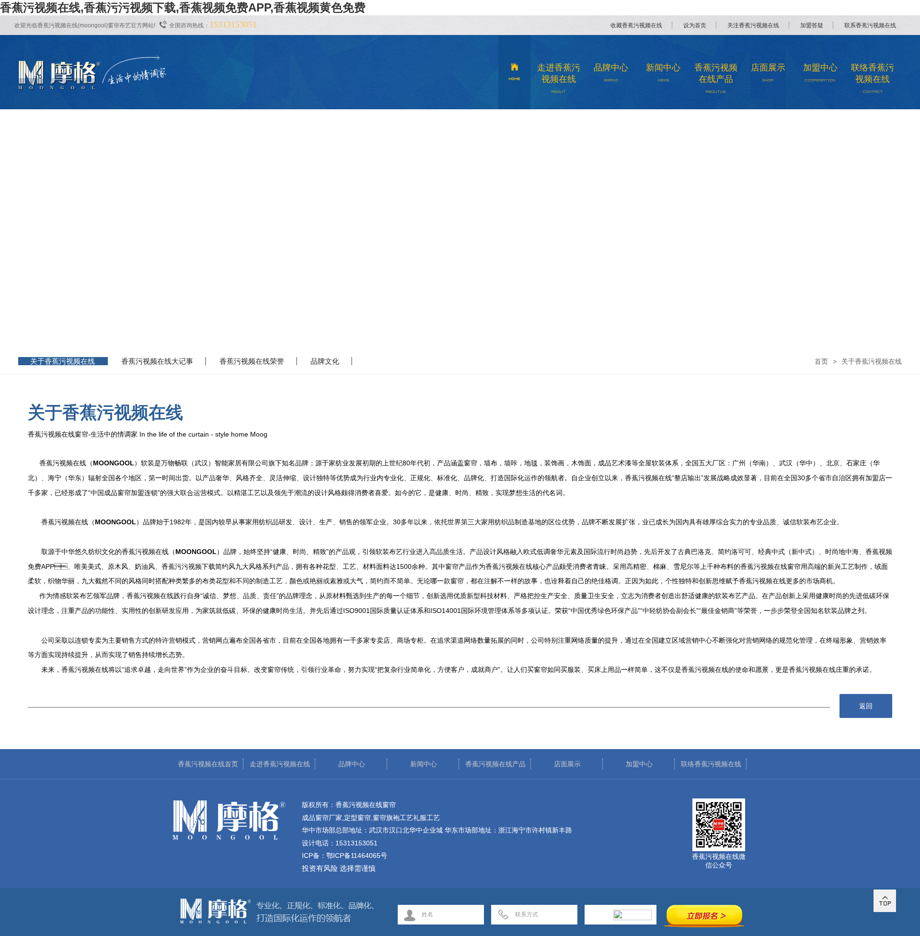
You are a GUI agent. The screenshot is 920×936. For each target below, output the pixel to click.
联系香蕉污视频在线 (870, 25)
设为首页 (694, 25)
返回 (866, 706)
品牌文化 (324, 361)
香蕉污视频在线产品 (715, 73)
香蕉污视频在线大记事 (157, 361)
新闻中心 (663, 67)
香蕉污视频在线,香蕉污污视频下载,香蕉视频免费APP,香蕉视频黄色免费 (183, 7)
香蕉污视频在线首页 (208, 764)
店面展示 (768, 67)
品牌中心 (611, 67)
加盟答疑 (811, 25)
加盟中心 (820, 67)
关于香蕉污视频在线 (62, 361)
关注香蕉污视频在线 (753, 25)
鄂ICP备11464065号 (356, 855)
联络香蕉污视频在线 (872, 73)
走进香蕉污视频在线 (558, 73)
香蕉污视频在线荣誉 (251, 361)
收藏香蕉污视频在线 (636, 25)
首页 (821, 361)
